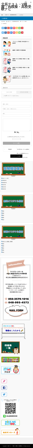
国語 (3, 213)
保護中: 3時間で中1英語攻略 (19, 50)
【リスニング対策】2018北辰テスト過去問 (20, 42)
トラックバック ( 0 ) (24, 92)
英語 (3, 210)
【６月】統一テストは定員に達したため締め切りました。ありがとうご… (21, 77)
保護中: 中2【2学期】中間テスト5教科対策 (20, 68)
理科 (3, 217)
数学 (3, 215)
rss (26, 2)
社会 (3, 219)
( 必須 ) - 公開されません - (10, 108)
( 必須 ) (5, 104)
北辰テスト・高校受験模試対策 (13, 21)
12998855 (4, 23)
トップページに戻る (16, 156)
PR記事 (10, 149)
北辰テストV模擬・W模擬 (7, 241)
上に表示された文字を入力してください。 (16, 136)
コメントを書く (24, 21)
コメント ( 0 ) (9, 92)
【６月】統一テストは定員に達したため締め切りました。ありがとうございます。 (23, 150)
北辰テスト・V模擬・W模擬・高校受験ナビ (16, 6)
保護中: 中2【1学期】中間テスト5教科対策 (20, 59)
